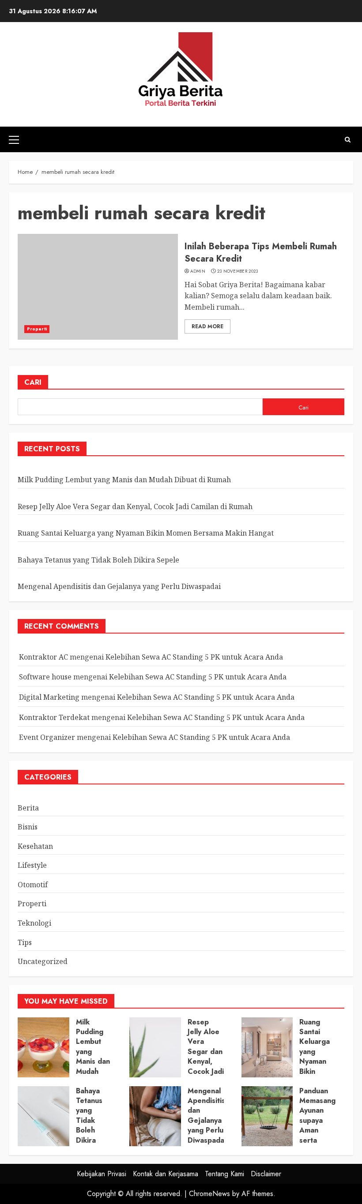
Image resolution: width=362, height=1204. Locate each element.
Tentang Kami (224, 1174)
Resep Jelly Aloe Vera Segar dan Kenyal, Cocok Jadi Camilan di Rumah (135, 506)
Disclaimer (266, 1174)
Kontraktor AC (43, 657)
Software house (45, 677)
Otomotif (33, 884)
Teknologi (34, 923)
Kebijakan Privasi (101, 1174)
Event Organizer (47, 737)
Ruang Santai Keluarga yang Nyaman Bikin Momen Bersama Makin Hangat (146, 533)
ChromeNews (209, 1194)
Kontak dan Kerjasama (165, 1174)
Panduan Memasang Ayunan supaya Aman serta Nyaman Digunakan (317, 1125)
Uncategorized (43, 961)
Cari (32, 382)
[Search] (347, 139)
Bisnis (28, 827)
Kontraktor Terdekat (54, 717)
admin (198, 271)
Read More (207, 326)
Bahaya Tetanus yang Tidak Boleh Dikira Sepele (98, 560)
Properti (37, 329)
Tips (25, 942)
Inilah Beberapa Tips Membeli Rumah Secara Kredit (261, 252)
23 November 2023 (237, 271)
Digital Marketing (49, 697)
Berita (28, 808)
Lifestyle (32, 865)
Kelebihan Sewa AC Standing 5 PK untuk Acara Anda (194, 657)
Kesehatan (35, 846)
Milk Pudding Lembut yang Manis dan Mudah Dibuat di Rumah (124, 479)
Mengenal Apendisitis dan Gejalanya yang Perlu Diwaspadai (119, 586)
